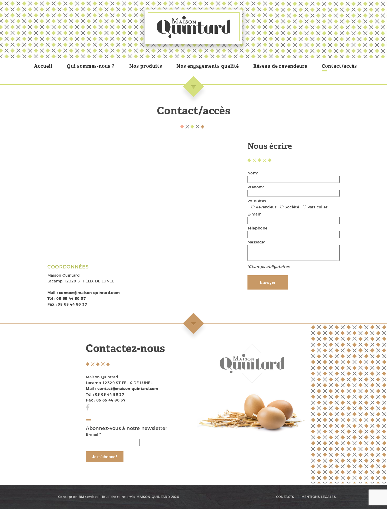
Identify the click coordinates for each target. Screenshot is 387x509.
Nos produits (145, 66)
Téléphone (257, 228)
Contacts (285, 497)
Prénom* (255, 187)
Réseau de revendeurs (280, 66)
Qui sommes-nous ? (91, 66)
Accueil (43, 66)
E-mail (93, 434)
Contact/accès (339, 66)
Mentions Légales (318, 497)
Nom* (253, 173)
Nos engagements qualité (207, 66)
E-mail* (254, 214)
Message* (256, 242)
